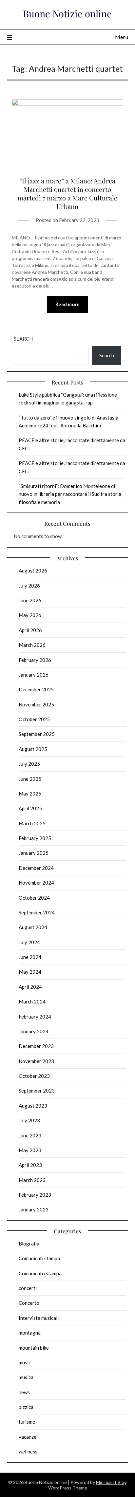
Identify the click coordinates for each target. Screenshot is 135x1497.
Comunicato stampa (40, 1273)
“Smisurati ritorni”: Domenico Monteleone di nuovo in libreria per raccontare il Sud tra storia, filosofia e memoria (70, 494)
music (25, 1362)
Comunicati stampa (39, 1258)
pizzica (26, 1407)
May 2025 (30, 793)
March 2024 (32, 1001)
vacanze (27, 1437)
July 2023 (29, 1120)
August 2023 (33, 1106)
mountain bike (34, 1348)
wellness (28, 1451)
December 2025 (36, 689)
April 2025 (30, 808)
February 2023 (35, 1195)
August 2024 (33, 927)
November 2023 (36, 1061)
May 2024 (30, 972)
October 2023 (34, 1076)
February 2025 (35, 838)
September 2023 (37, 1091)
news (24, 1392)
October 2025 (34, 719)
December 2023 (36, 1046)
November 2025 (36, 704)
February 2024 (35, 1017)
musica (26, 1377)
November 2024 (36, 883)
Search (23, 339)
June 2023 (30, 1135)
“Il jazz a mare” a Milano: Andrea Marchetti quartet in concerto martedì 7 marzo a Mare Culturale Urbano (67, 193)
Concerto (29, 1303)
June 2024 (30, 957)
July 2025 (29, 764)
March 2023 (32, 1180)
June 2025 (30, 779)
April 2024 (30, 987)
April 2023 (30, 1165)
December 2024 (36, 868)
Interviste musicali (39, 1318)
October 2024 (34, 898)
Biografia (29, 1243)
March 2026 (32, 645)
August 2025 (33, 749)
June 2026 (30, 600)
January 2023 (33, 1209)
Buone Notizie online (67, 13)
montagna (30, 1333)
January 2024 (33, 1031)
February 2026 (35, 660)
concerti (28, 1288)
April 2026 (30, 630)
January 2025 (33, 853)
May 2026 (30, 615)
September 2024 (37, 912)
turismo (27, 1422)
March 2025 (32, 823)
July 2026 (29, 586)
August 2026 (33, 570)
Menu (121, 37)
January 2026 (33, 675)
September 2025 (37, 734)
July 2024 (29, 942)
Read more (67, 304)
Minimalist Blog (111, 1482)
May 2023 (30, 1150)
